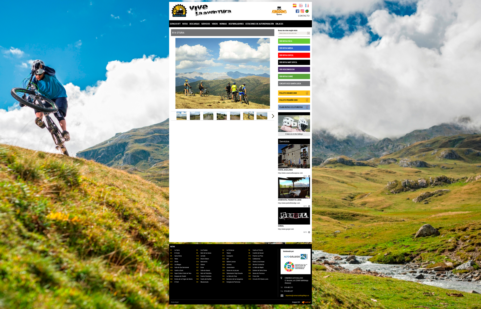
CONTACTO (303, 16)
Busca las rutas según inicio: (288, 30)
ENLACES (279, 23)
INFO (305, 176)
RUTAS (185, 23)
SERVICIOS (205, 23)
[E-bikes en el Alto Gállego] (294, 124)
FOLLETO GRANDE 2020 (288, 93)
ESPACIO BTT (175, 23)
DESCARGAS (195, 23)
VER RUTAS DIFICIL (286, 55)
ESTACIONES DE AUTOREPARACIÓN (260, 23)
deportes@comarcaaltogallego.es (297, 295)
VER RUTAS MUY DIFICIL (288, 62)
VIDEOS (215, 23)
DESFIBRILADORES (236, 23)
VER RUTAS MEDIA (286, 48)
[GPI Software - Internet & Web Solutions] (306, 302)
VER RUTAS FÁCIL (285, 41)
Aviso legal (174, 302)
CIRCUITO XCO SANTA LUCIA (290, 83)
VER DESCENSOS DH (286, 69)
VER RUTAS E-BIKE (286, 76)
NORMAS (223, 23)
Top (1, 306)
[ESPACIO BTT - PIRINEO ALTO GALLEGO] (205, 10)
